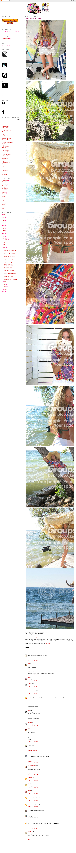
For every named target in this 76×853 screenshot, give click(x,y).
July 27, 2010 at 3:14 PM (33, 819)
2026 (4, 214)
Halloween (3, 199)
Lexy (28, 728)
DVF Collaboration (5, 158)
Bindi (49, 640)
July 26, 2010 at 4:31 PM (33, 774)
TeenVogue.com (4, 174)
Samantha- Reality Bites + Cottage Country (10, 279)
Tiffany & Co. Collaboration (6, 130)
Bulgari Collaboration (5, 167)
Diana (29, 689)
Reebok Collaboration (5, 146)
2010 (4, 238)
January (5, 289)
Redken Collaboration (5, 150)
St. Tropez (30, 637)
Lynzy (29, 653)
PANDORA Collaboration (6, 136)
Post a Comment (27, 841)
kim (28, 754)
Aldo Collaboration (5, 170)
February (5, 287)
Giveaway (3, 205)
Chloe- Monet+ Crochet (7, 274)
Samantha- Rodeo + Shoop (8, 267)
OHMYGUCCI (30, 831)
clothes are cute (30, 760)
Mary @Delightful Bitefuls (32, 765)
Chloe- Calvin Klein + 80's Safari (9, 265)
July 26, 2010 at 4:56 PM (33, 787)
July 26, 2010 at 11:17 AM (33, 719)
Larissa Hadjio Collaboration (6, 171)
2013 (4, 233)
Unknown (29, 803)
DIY (2, 191)
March (5, 286)
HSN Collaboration (5, 147)
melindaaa (29, 790)
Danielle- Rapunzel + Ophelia (8, 276)
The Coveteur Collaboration (6, 153)
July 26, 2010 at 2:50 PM (33, 741)
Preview (3, 195)
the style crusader (30, 671)
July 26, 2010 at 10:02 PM (33, 806)
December (6, 239)
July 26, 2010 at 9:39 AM (33, 686)
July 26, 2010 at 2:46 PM (33, 725)
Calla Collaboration (5, 166)
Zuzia (28, 743)
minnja (29, 663)
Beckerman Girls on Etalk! (8, 278)
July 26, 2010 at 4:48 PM (33, 780)
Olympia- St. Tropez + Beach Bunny (33, 18)
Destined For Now (30, 808)
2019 (4, 223)
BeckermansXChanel (5, 126)
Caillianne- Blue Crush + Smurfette (9, 271)
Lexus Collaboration (5, 135)
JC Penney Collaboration (6, 162)
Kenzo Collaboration (5, 132)
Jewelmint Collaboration (6, 165)
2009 (4, 291)
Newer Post (27, 843)
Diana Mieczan (30, 777)
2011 (4, 236)
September (6, 244)
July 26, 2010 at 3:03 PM (33, 752)
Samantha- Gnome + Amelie (8, 264)
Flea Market (4, 193)
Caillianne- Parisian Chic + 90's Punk (9, 259)
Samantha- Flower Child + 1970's (9, 258)
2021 (4, 222)
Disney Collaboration (5, 128)
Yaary (29, 783)
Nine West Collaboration (6, 163)
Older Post (72, 843)
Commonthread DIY (5, 139)
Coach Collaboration (5, 127)
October (5, 242)
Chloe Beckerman (5, 180)
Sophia (29, 677)
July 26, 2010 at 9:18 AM (33, 674)
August (5, 245)
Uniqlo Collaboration (5, 161)
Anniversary (4, 203)
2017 (4, 227)
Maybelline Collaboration (6, 155)
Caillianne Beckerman (5, 39)
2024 (4, 217)
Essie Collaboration (5, 169)
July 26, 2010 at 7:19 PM (33, 793)
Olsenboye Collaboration (6, 157)
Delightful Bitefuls (31, 773)
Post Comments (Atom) (33, 846)
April (5, 284)
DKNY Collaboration (5, 140)
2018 (4, 225)
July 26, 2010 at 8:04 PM (33, 800)
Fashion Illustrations (5, 207)
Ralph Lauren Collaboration (6, 159)
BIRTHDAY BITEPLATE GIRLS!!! (9, 270)
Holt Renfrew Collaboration (6, 173)
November (6, 241)
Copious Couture (30, 696)
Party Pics (3, 189)
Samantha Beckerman (5, 38)
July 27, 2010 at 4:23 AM (33, 812)
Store (3, 200)
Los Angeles (4, 192)
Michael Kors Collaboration (6, 154)
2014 (4, 231)
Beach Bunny (35, 637)
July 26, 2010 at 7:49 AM (33, 668)
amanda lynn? (30, 683)
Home (50, 843)
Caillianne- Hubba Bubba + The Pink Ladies (11, 268)
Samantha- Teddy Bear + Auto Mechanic (10, 256)
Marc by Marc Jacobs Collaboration (7, 142)
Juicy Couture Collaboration (6, 151)
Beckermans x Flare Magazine (6, 138)
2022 (4, 220)
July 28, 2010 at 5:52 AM (33, 828)
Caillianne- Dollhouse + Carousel (9, 255)
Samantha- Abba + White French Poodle (10, 273)
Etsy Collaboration (5, 143)
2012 (4, 235)
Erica (28, 814)
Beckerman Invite (5, 201)
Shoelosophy (30, 722)
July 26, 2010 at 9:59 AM (33, 707)
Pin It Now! (48, 643)
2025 (4, 215)
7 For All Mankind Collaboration (7, 149)
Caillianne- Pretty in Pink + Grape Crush (10, 252)
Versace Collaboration (5, 134)
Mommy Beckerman (5, 187)
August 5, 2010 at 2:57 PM (33, 839)
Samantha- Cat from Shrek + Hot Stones (10, 250)
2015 (4, 230)
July (5, 247)
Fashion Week (4, 184)
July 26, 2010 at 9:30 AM (33, 680)
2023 (4, 219)
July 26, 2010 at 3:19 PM (33, 762)
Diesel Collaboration (5, 131)
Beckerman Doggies (5, 183)
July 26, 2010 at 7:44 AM (33, 660)
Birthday (3, 196)
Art (2, 197)
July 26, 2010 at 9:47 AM (33, 693)
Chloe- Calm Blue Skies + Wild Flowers (10, 261)
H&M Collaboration (5, 124)
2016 (4, 228)
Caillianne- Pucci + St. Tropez (8, 262)
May (5, 283)
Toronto (3, 181)
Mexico (3, 208)
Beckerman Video (5, 188)
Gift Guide (3, 204)
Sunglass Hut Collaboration (6, 145)
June (5, 281)
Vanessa (29, 710)
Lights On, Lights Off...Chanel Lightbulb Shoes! (11, 248)
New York (3, 185)
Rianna (29, 796)
